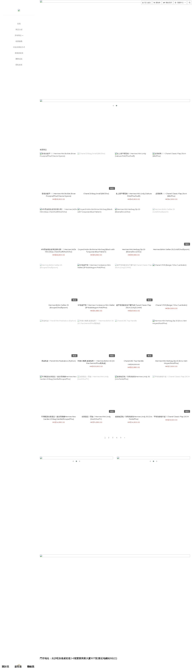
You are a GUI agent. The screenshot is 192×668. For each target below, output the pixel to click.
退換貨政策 (19, 53)
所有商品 (18, 35)
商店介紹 (19, 29)
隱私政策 (19, 65)
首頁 (19, 24)
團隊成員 (19, 59)
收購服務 (19, 41)
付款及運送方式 (19, 47)
